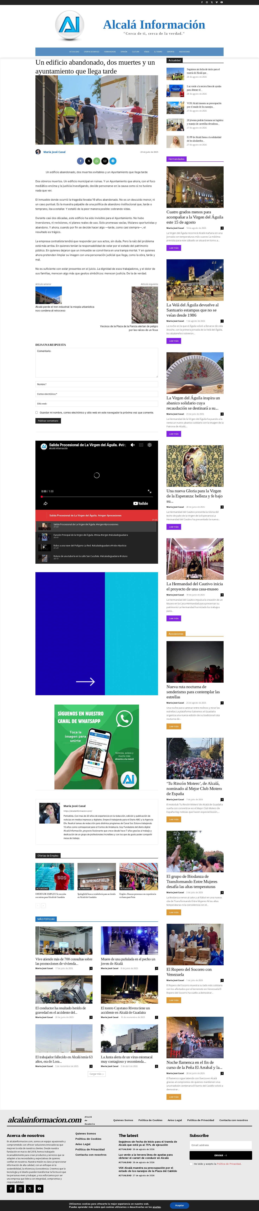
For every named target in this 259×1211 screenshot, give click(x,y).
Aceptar (179, 1205)
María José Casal (54, 152)
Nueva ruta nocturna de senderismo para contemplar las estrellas (193, 691)
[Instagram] (207, 3)
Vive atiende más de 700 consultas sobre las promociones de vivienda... (63, 961)
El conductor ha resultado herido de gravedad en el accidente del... (60, 1010)
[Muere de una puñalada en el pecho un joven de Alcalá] (129, 940)
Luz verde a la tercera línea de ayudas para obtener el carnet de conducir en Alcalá (146, 1156)
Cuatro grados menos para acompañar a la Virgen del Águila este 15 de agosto (194, 216)
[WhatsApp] (96, 161)
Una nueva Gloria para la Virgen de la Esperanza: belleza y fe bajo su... (194, 495)
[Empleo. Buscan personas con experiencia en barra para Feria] (138, 876)
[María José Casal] (38, 151)
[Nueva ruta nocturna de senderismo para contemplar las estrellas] (195, 662)
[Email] (104, 161)
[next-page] (43, 905)
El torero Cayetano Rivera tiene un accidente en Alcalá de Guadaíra (125, 1010)
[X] (212, 3)
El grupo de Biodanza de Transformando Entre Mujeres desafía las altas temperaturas (191, 881)
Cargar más (95, 1073)
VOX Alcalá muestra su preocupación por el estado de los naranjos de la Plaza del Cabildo (148, 1169)
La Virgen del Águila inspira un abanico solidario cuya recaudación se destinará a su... (193, 402)
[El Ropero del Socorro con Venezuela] (195, 944)
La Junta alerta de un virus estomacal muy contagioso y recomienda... (127, 1059)
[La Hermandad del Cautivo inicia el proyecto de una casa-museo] (195, 559)
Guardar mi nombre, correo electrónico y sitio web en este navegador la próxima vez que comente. (97, 412)
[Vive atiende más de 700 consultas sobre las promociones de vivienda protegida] (63, 940)
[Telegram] (112, 161)
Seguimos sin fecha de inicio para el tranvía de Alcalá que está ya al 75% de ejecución (148, 1143)
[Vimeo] (217, 3)
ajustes (157, 1207)
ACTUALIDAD (42, 888)
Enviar (218, 1155)
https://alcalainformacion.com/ (78, 811)
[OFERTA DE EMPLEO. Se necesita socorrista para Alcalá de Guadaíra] (54, 876)
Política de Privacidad (229, 1164)
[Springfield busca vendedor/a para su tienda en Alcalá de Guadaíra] (97, 876)
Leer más (173, 248)
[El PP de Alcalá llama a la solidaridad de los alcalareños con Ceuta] (175, 142)
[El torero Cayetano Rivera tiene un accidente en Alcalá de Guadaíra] (129, 989)
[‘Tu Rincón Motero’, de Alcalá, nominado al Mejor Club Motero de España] (195, 758)
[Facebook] (202, 3)
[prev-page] (37, 905)
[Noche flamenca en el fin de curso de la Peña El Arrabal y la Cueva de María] (195, 1037)
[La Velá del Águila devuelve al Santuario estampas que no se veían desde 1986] (195, 280)
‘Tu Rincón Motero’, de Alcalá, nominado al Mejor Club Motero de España (194, 788)
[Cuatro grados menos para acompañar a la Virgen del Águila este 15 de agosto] (195, 187)
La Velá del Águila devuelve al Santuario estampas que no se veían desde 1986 (192, 309)
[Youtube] (222, 3)
